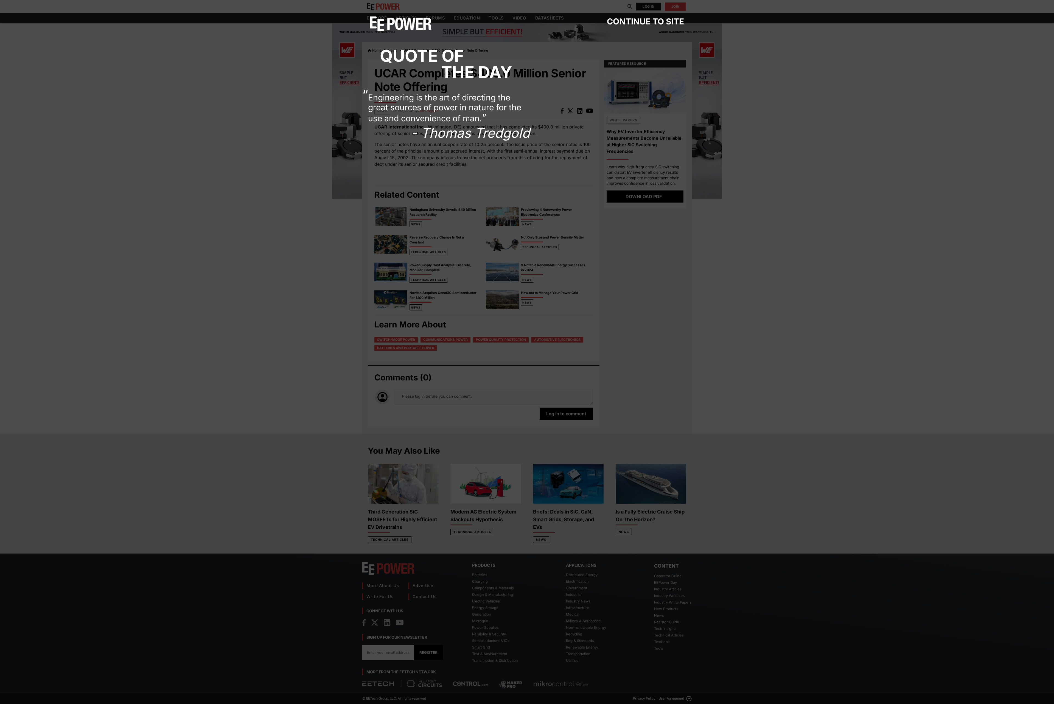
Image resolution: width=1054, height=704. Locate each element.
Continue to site (645, 21)
